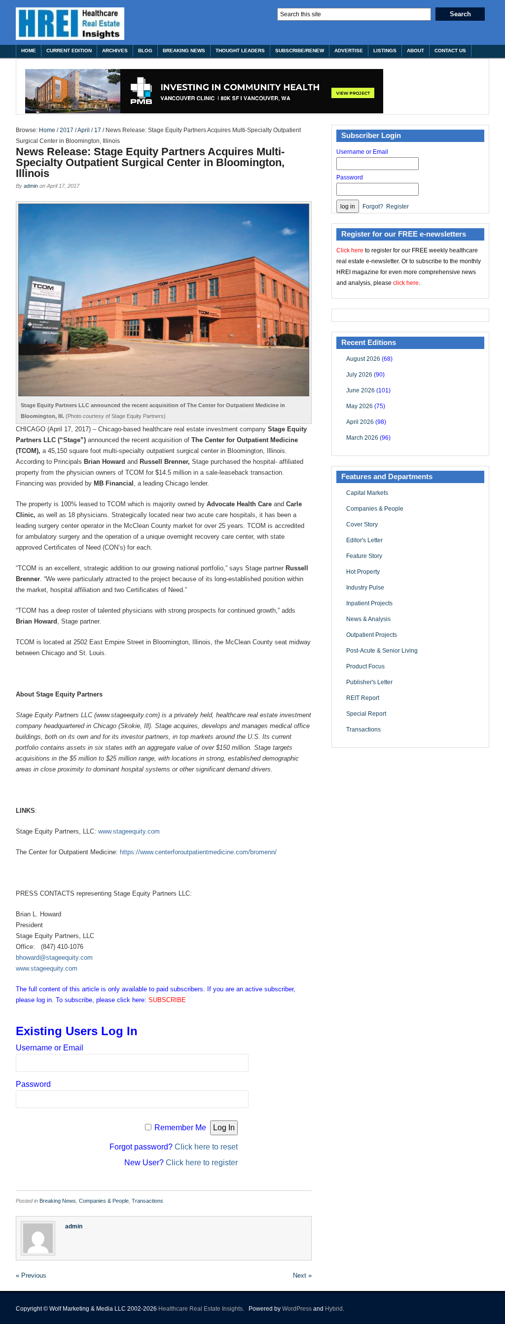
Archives (115, 50)
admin (31, 186)
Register (397, 206)
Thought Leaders (240, 50)
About (415, 50)
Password (33, 1084)
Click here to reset (206, 1147)
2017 (66, 130)
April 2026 (360, 421)
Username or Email (49, 1048)
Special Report (366, 713)
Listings (385, 50)
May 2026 (359, 406)
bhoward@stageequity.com (54, 957)
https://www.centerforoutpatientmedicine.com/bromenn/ (198, 852)
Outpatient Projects (371, 634)
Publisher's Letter (369, 682)
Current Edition (69, 50)
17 (97, 130)
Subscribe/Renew (299, 50)
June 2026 (360, 390)
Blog (145, 50)
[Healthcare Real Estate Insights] (70, 23)
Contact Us (450, 50)
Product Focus (365, 666)
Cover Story (362, 524)
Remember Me (180, 1127)
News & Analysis (368, 619)
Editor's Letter (364, 540)
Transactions (147, 1201)
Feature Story (364, 556)
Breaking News (184, 50)
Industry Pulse (365, 587)
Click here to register (202, 1162)
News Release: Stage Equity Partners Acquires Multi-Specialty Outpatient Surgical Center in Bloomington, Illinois (150, 162)
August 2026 (363, 358)
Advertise (348, 50)
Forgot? (372, 206)
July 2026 (359, 374)
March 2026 (362, 437)
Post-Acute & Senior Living (382, 650)
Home (28, 50)
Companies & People (104, 1201)
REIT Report (362, 698)
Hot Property (363, 571)
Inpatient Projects (369, 603)
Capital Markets (367, 492)
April (83, 130)
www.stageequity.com (129, 831)
